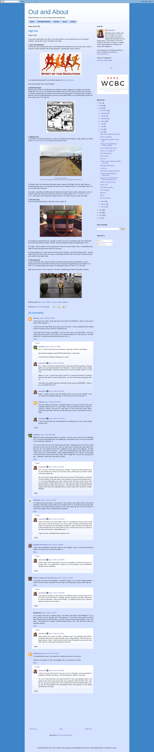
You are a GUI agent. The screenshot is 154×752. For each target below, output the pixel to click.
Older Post (88, 729)
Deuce (102, 195)
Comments (102, 244)
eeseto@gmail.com (103, 54)
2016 (100, 105)
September (104, 118)
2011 (100, 218)
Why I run (103, 158)
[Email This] (57, 307)
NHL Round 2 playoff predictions (110, 134)
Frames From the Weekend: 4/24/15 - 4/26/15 (108, 144)
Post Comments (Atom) (65, 735)
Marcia (89, 264)
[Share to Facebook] (63, 307)
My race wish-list (105, 198)
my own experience (68, 80)
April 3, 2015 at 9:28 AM (47, 318)
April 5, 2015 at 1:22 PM (49, 613)
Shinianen (41, 346)
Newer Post (33, 729)
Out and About (48, 11)
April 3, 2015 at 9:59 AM (56, 467)
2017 (100, 103)
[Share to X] (61, 307)
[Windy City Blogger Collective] (112, 94)
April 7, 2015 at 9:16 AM (56, 633)
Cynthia (60, 302)
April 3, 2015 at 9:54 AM (56, 363)
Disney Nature (104, 156)
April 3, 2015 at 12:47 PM (53, 402)
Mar (67, 302)
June (102, 126)
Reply (35, 339)
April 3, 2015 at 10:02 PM (56, 418)
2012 (100, 215)
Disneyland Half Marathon (41, 140)
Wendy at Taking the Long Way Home (45, 578)
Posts (101, 241)
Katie (43, 302)
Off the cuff (103, 185)
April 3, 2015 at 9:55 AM (56, 391)
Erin (32, 265)
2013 (100, 213)
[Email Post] (53, 307)
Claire (39, 302)
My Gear (56, 21)
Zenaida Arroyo (38, 653)
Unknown (36, 318)
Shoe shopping (104, 190)
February (104, 204)
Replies (37, 343)
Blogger (114, 748)
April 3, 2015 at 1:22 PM (48, 500)
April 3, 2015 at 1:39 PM (55, 545)
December (104, 110)
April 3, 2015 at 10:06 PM (56, 593)
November (104, 113)
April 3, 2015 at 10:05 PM (56, 560)
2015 (100, 108)
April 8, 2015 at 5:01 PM (51, 653)
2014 (100, 210)
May (102, 129)
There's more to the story (107, 182)
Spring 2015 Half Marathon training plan (108, 174)
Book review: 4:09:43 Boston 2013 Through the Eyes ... (109, 178)
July (102, 124)
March (103, 201)
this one (77, 265)
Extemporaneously (106, 153)
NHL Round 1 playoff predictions (110, 171)
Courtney (54, 302)
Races (65, 21)
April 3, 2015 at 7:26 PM (65, 578)
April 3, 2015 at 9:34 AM (53, 346)
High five (103, 193)
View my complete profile (104, 60)
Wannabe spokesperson (107, 165)
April (102, 132)
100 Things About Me (44, 21)
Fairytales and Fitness (40, 545)
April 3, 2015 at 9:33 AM (48, 435)
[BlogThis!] (59, 307)
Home (32, 21)
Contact (73, 21)
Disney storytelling (105, 137)
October (103, 116)
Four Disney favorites (106, 187)
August (103, 121)
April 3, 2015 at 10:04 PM (56, 519)
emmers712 (42, 363)
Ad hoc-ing (103, 168)
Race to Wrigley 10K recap (108, 148)
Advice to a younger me (107, 150)
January (103, 207)
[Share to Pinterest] (65, 307)
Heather (48, 302)
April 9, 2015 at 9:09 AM (56, 670)
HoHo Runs (37, 500)
